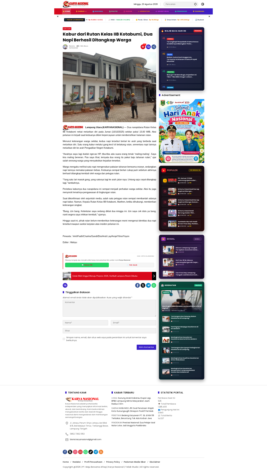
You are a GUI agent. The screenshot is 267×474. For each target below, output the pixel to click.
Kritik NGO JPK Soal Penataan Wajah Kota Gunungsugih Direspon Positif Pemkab (133, 409)
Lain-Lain (67, 29)
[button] (195, 4)
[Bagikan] (153, 46)
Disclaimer (155, 462)
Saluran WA (87, 265)
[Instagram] (75, 452)
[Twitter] (143, 285)
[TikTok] (90, 452)
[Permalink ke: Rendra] (66, 46)
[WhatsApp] (153, 285)
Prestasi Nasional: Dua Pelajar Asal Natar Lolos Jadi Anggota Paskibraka (133, 424)
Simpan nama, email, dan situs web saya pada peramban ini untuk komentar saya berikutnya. (106, 339)
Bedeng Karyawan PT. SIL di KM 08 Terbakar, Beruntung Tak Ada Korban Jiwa (133, 417)
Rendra (72, 46)
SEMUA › (197, 239)
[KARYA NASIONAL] (76, 4)
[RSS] (101, 452)
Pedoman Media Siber (135, 462)
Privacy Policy (113, 462)
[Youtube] (80, 452)
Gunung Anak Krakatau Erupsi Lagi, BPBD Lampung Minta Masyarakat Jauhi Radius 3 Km (131, 401)
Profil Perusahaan (93, 462)
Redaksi (77, 462)
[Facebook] (137, 285)
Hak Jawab (132, 265)
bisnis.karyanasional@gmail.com (85, 439)
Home (66, 462)
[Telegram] (148, 285)
